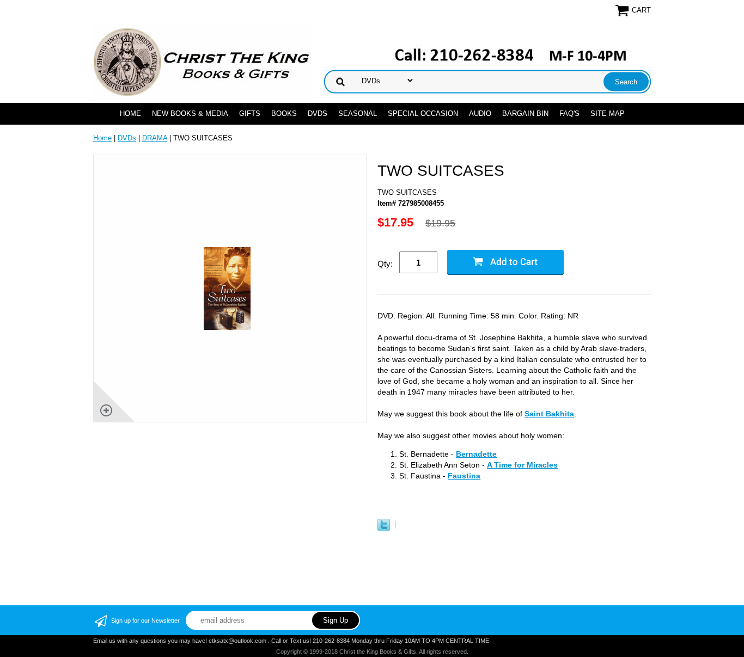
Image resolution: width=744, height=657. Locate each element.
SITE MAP (607, 113)
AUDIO (480, 113)
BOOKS (284, 113)
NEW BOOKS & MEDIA (190, 113)
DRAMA (154, 138)
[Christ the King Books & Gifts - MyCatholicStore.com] (202, 62)
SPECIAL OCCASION (423, 113)
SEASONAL (357, 113)
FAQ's (569, 113)
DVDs (317, 113)
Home (130, 113)
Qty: (385, 263)
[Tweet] (383, 529)
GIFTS (249, 113)
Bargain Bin (525, 113)
